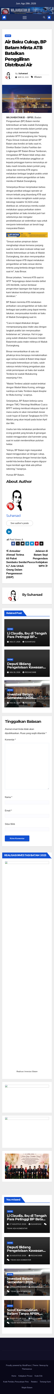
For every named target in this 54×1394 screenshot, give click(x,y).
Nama (8, 797)
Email (8, 810)
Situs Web (10, 824)
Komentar (10, 739)
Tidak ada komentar (17, 1228)
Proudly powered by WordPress (19, 1365)
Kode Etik (39, 1376)
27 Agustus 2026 (18, 1224)
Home (13, 1376)
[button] (44, 17)
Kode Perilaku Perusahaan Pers (16, 1382)
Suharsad (23, 73)
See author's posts (20, 523)
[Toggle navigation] (24, 17)
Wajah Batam (27, 1388)
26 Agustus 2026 (18, 1256)
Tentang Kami (45, 1382)
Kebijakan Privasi (25, 1376)
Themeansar (27, 1369)
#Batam (38, 77)
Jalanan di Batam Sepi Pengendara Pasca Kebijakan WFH (37, 558)
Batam (8, 35)
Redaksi (34, 1382)
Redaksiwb (30, 672)
